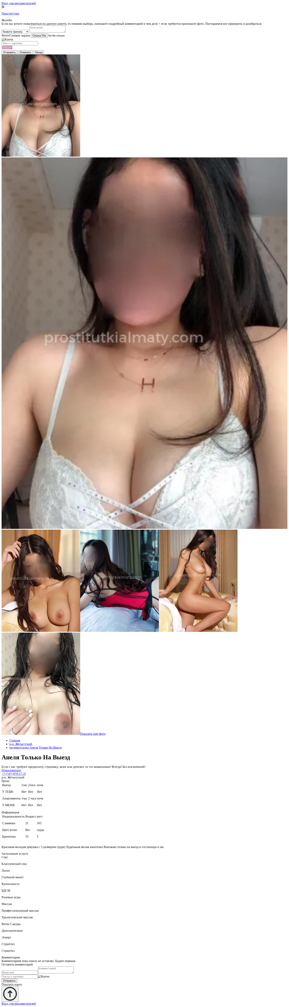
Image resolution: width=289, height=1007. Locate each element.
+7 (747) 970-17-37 (14, 773)
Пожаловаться (11, 770)
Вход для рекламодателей (19, 3)
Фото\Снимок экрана (16, 35)
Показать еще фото (93, 733)
